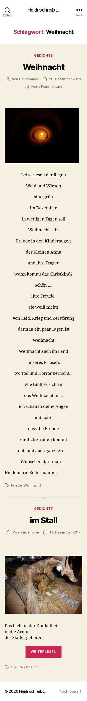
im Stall (43, 520)
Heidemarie (28, 79)
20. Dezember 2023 (65, 79)
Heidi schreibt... (43, 9)
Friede (16, 485)
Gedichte (43, 55)
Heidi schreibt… (33, 691)
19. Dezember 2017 (65, 532)
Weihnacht (43, 67)
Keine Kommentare (46, 86)
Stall (15, 667)
